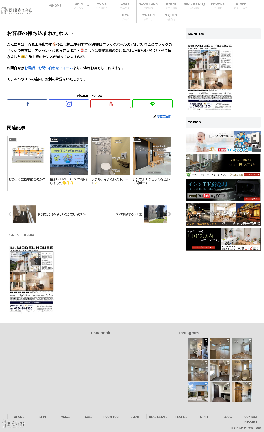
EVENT (135, 416)
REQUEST (250, 421)
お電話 (29, 68)
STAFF (204, 416)
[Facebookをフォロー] (27, 103)
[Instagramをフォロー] (69, 103)
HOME (20, 416)
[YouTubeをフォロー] (110, 103)
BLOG (228, 416)
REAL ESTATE (158, 416)
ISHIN (42, 416)
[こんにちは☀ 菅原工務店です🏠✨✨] (220, 370)
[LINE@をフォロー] (152, 103)
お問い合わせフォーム (55, 68)
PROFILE (181, 416)
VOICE (65, 416)
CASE (88, 416)
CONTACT (251, 416)
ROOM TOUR (111, 416)
